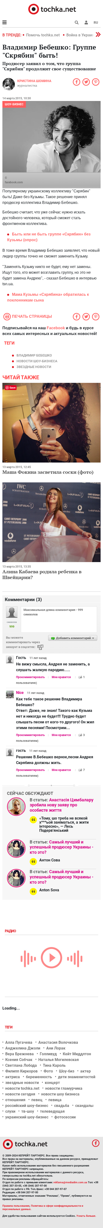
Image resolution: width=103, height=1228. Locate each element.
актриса (12, 1077)
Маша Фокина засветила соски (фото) (48, 472)
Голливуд (48, 1054)
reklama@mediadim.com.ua (70, 1182)
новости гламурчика (63, 1088)
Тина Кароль (54, 1065)
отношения (15, 1100)
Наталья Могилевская (58, 1059)
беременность (39, 1077)
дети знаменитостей (76, 1077)
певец (36, 1100)
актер (85, 1071)
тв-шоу (27, 1111)
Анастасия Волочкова (58, 1042)
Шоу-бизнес (14, 104)
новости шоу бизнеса (60, 1094)
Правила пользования (15, 1205)
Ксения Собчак (18, 1059)
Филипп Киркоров (21, 1071)
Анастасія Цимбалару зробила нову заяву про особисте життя (61, 805)
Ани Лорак (55, 1048)
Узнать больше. (86, 1215)
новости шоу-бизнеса (37, 361)
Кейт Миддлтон (77, 1054)
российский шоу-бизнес (26, 1105)
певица (55, 1100)
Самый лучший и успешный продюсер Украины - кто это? (61, 847)
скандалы (84, 1105)
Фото (48, 1071)
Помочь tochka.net (43, 35)
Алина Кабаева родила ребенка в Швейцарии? (41, 574)
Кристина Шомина (34, 81)
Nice (20, 692)
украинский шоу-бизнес (26, 1117)
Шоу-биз (66, 1071)
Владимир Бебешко (34, 355)
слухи (10, 1111)
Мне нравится (61, 677)
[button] (86, 22)
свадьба (61, 1105)
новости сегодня (20, 1094)
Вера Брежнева (19, 1054)
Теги (9, 1027)
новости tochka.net (22, 1088)
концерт (52, 1082)
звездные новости (34, 367)
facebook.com (14, 182)
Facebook (56, 328)
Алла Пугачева (18, 1042)
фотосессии (65, 1117)
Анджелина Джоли (22, 1048)
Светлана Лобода (21, 1065)
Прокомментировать (30, 677)
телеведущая (52, 1111)
